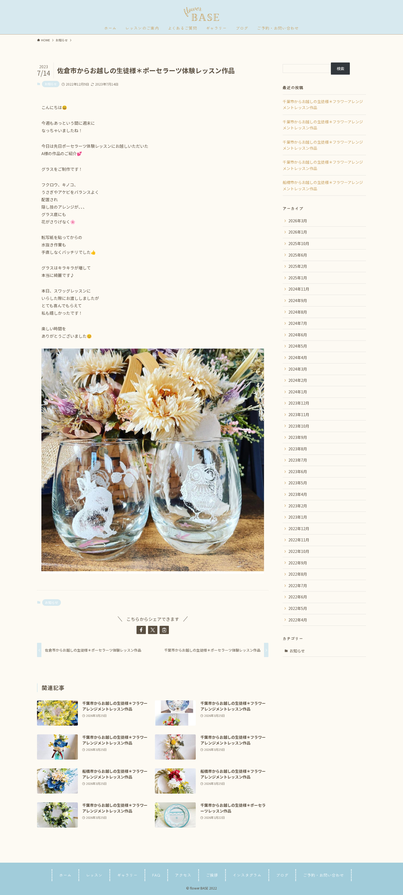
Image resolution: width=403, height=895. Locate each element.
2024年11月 (298, 289)
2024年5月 (297, 346)
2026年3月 (297, 220)
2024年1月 (297, 391)
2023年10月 (298, 426)
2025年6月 (297, 255)
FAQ (156, 875)
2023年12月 (298, 403)
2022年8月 (297, 574)
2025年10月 (298, 243)
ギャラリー (127, 875)
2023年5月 (297, 482)
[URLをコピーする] (164, 630)
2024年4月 (297, 357)
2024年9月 (297, 300)
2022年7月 (297, 585)
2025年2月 (297, 266)
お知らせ (51, 84)
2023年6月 (297, 471)
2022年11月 (298, 539)
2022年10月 (298, 551)
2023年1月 (297, 517)
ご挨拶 (212, 875)
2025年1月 (297, 277)
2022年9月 (297, 563)
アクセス (183, 875)
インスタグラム (247, 875)
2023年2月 (297, 505)
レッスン (94, 875)
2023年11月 (298, 414)
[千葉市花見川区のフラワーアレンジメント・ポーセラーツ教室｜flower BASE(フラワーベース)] (201, 14)
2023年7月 (297, 460)
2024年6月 (297, 334)
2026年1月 (297, 232)
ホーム (65, 875)
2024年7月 (297, 323)
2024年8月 (297, 312)
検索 (340, 68)
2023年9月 (297, 437)
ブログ (282, 875)
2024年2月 (297, 380)
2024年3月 (297, 369)
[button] (141, 630)
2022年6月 (297, 596)
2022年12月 (298, 528)
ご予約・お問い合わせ (323, 875)
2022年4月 (297, 620)
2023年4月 (297, 494)
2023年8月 (297, 448)
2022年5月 (297, 608)
